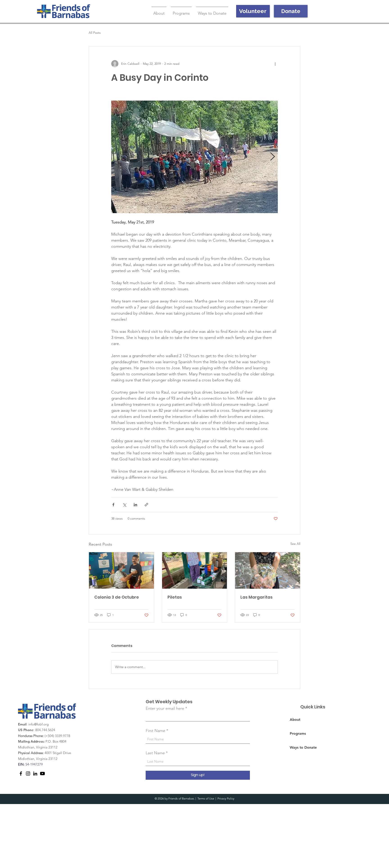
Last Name (155, 753)
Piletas (174, 597)
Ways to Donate (303, 747)
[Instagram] (28, 773)
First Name (155, 731)
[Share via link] (146, 504)
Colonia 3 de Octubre (116, 597)
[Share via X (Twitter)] (124, 504)
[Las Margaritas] (267, 570)
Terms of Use (205, 798)
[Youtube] (42, 773)
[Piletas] (194, 570)
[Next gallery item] (272, 157)
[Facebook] (21, 773)
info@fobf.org (38, 724)
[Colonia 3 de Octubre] (121, 570)
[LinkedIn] (35, 773)
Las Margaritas (256, 597)
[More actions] (275, 63)
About (295, 719)
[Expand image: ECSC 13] (194, 157)
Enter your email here (165, 708)
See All (295, 544)
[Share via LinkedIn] (135, 504)
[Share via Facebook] (113, 504)
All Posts (95, 33)
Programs (298, 733)
